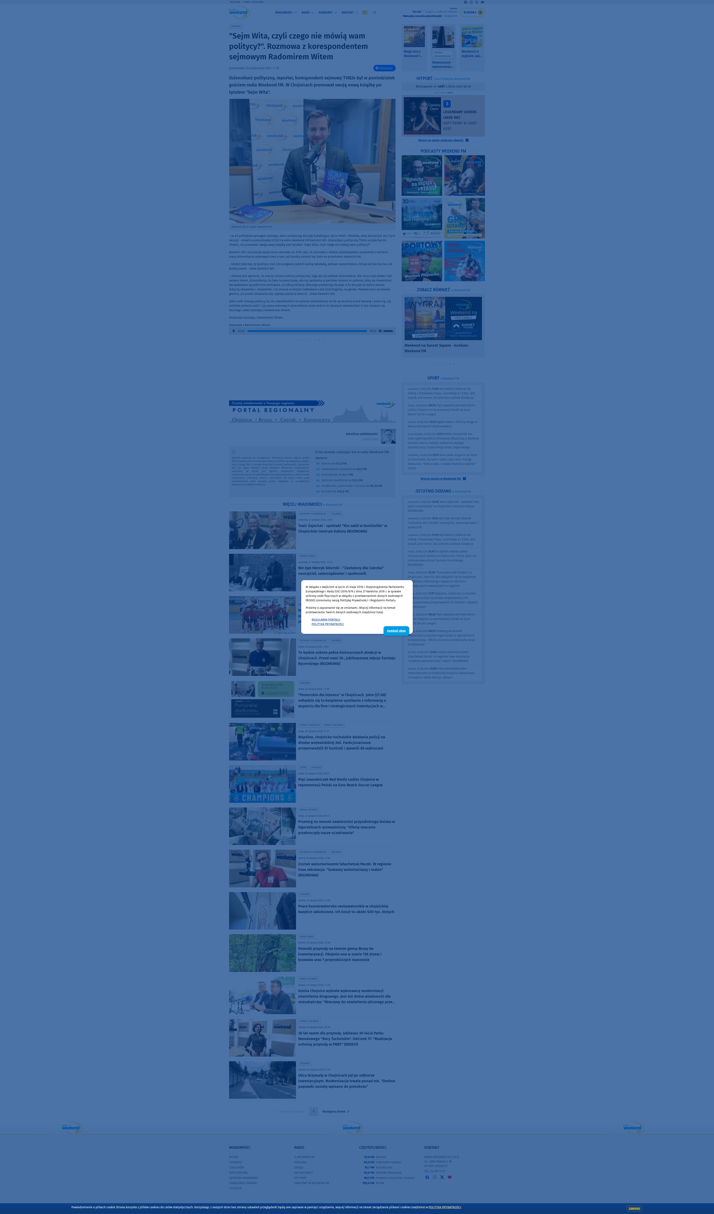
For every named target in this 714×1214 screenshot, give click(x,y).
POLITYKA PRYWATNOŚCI (328, 624)
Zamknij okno (396, 631)
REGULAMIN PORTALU (326, 619)
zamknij (634, 1208)
